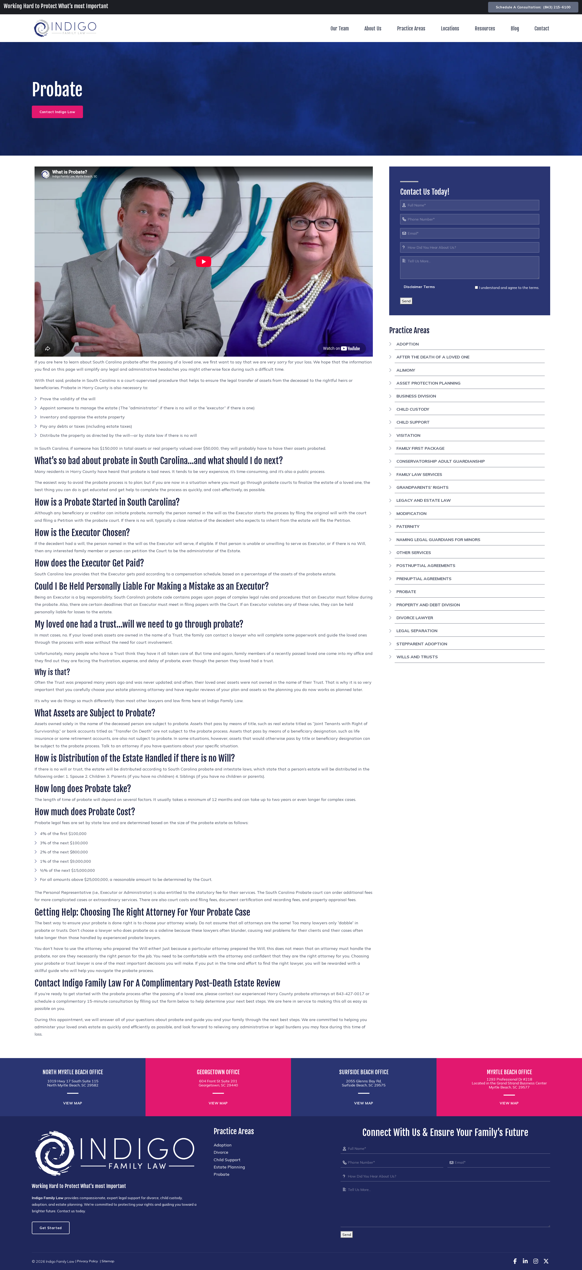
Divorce (221, 1152)
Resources (485, 28)
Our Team (340, 28)
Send (406, 301)
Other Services (413, 552)
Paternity (407, 526)
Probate (406, 591)
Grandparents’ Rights (422, 487)
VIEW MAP (72, 1103)
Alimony (405, 370)
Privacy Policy (87, 1261)
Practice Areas (411, 28)
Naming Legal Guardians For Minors (438, 539)
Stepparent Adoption (421, 643)
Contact (541, 28)
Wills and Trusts (417, 656)
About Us (372, 28)
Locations (450, 28)
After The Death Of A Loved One (432, 357)
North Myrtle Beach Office (73, 1072)
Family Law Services (419, 474)
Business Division (416, 396)
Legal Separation (416, 630)
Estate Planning (229, 1167)
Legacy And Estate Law (423, 500)
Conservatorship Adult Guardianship (440, 461)
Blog (515, 28)
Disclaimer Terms (419, 286)
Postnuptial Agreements (425, 565)
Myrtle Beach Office (509, 1072)
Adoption (407, 344)
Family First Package (420, 448)
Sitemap (108, 1261)
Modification (411, 513)
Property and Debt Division (428, 604)
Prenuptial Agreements (424, 578)
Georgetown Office (218, 1072)
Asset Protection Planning (428, 383)
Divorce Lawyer (414, 617)
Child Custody (412, 409)
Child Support (413, 422)
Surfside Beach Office (364, 1072)
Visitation (408, 435)
